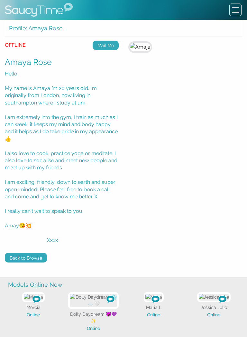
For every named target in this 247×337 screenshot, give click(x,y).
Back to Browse (26, 258)
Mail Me (105, 45)
